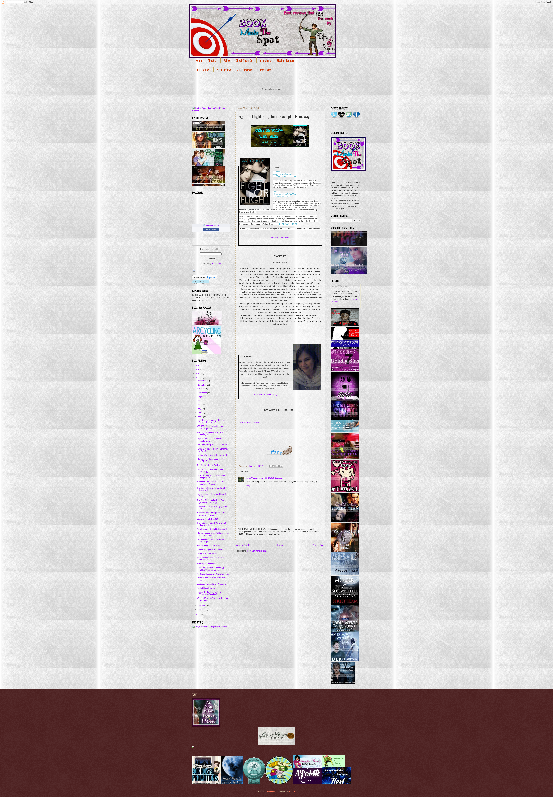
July (199, 401)
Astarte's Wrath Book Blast (208, 553)
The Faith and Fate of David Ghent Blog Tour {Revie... (211, 524)
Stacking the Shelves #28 (207, 519)
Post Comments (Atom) (257, 551)
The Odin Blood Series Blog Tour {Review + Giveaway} (210, 501)
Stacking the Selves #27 (207, 564)
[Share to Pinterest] (281, 466)
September (202, 393)
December (202, 381)
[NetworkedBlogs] (211, 225)
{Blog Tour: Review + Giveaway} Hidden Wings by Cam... (210, 569)
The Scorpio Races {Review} (209, 465)
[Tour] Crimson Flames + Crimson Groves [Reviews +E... (211, 421)
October (201, 389)
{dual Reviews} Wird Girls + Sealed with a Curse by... (211, 558)
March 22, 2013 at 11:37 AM (270, 478)
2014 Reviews (244, 70)
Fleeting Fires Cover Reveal (208, 545)
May (199, 409)
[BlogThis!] (273, 466)
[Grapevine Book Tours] (276, 745)
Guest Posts (264, 70)
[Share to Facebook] (278, 466)
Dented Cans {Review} (206, 588)
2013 (197, 377)
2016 (197, 365)
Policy (227, 60)
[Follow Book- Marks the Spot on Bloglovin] (204, 279)
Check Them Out (245, 60)
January (201, 609)
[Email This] (270, 466)
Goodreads (284, 238)
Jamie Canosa (251, 478)
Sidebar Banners (285, 60)
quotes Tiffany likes (341, 285)
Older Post (319, 545)
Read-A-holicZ (272, 791)
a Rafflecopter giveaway (249, 422)
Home (199, 60)
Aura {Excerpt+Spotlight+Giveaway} (212, 529)
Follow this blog (211, 229)
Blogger (292, 791)
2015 (197, 370)
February (201, 606)
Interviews (265, 60)
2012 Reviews (203, 70)
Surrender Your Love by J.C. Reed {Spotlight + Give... (211, 483)
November (202, 385)
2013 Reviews (223, 70)
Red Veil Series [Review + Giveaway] (212, 445)
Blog (275, 394)
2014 (197, 373)
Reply (247, 485)
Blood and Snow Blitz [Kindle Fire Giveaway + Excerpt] (211, 514)
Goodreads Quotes (353, 307)
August (200, 397)
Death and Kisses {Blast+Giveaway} (212, 584)
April (199, 413)
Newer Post (242, 545)
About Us (213, 60)
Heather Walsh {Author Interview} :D (212, 455)
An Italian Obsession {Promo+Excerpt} (213, 574)
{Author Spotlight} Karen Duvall (210, 549)
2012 (197, 615)
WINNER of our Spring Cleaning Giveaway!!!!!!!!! (210, 427)
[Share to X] (275, 466)
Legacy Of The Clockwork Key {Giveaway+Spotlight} (209, 593)
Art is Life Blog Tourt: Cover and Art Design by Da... (212, 476)
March (200, 417)
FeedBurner (216, 263)
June (199, 405)
